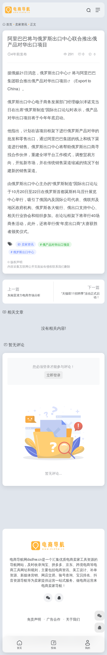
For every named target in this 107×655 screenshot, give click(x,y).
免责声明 (34, 619)
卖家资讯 (21, 24)
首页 (9, 24)
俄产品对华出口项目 (49, 81)
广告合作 (53, 619)
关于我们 (73, 619)
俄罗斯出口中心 (54, 73)
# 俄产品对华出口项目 (54, 244)
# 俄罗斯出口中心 (22, 252)
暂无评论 (16, 344)
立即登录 (53, 374)
